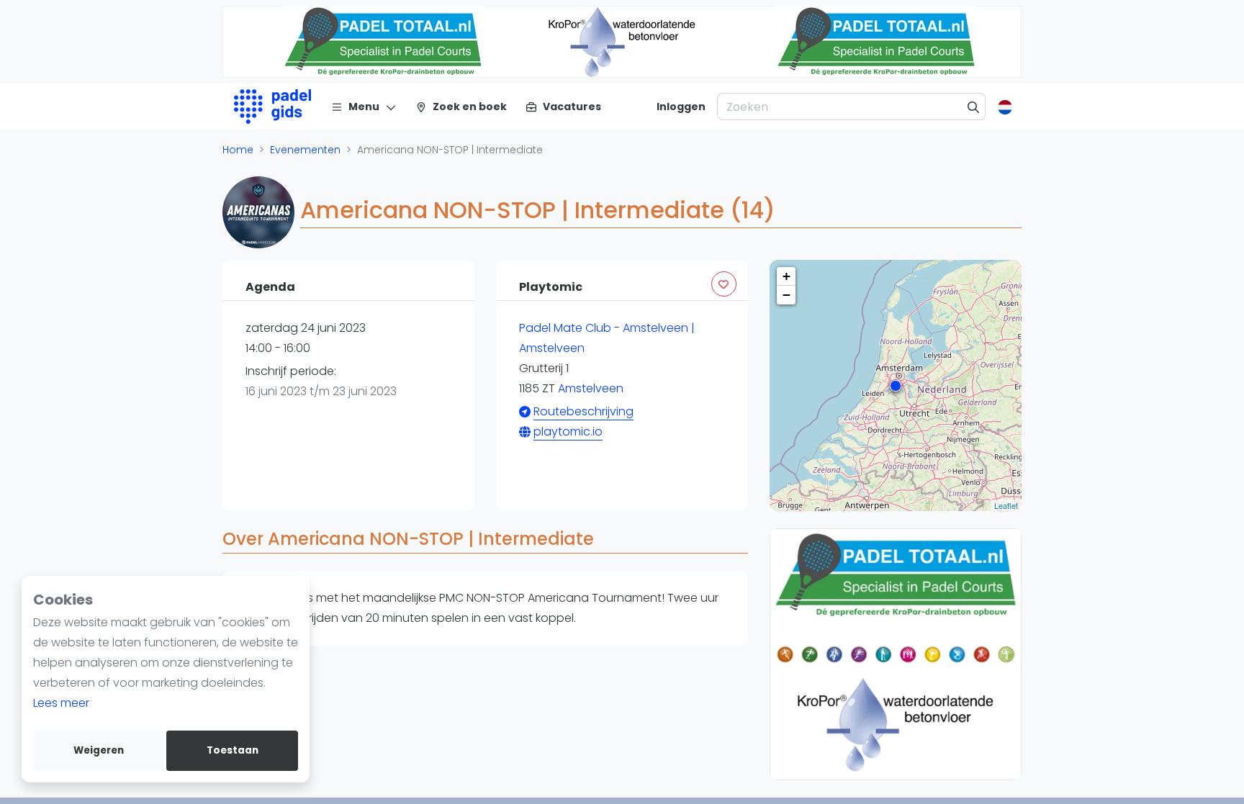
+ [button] (786, 276)
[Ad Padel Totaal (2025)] (858, 654)
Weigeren (98, 750)
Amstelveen (590, 388)
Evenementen (305, 150)
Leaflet (1006, 505)
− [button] (786, 294)
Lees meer (61, 703)
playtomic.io (568, 431)
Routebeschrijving (583, 411)
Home (237, 150)
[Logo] (272, 106)
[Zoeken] (974, 106)
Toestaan (232, 750)
